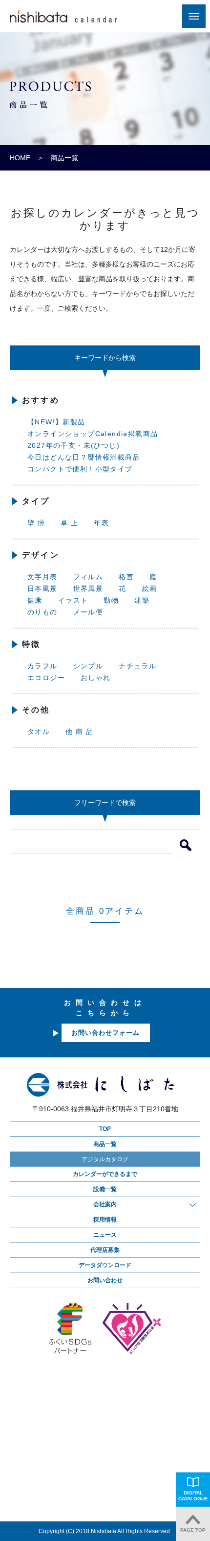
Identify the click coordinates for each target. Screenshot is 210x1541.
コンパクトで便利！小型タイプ (80, 469)
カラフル (42, 666)
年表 (101, 523)
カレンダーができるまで (105, 1174)
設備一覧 (105, 1189)
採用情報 (105, 1219)
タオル (38, 731)
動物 (111, 600)
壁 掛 (36, 523)
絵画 (149, 588)
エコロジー (46, 678)
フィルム (88, 577)
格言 (126, 577)
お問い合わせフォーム (105, 1032)
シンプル (88, 666)
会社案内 (105, 1204)
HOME (20, 158)
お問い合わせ (105, 1280)
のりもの (42, 612)
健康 (34, 600)
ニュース (105, 1234)
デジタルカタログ (105, 1159)
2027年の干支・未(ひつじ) (73, 445)
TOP (105, 1128)
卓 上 (69, 523)
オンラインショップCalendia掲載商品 (92, 434)
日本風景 (42, 588)
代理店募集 (105, 1250)
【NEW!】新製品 (56, 422)
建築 (141, 600)
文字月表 (42, 577)
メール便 (88, 612)
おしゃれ (96, 678)
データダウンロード (105, 1265)
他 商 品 (79, 731)
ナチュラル (137, 666)
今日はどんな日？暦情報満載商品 (83, 457)
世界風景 (88, 588)
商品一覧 (105, 1144)
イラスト (73, 600)
